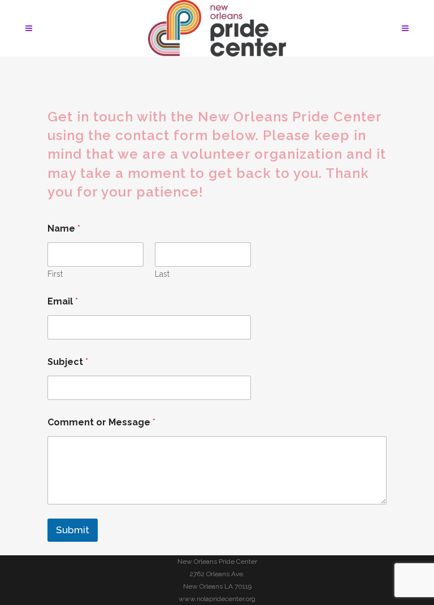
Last (162, 273)
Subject (67, 361)
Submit (72, 530)
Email (62, 301)
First (55, 273)
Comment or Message (101, 422)
